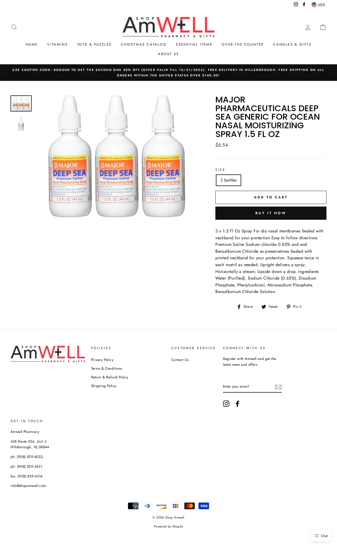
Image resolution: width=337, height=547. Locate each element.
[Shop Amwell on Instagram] (226, 404)
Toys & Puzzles (94, 44)
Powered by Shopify (168, 526)
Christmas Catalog (143, 44)
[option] (168, 73)
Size (220, 169)
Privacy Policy (102, 359)
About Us (168, 53)
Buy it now (270, 213)
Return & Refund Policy (109, 377)
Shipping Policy (104, 385)
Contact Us (180, 359)
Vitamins (57, 44)
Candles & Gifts (292, 44)
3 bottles (228, 180)
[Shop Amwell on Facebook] (237, 404)
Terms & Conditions (106, 368)
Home (32, 44)
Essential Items (194, 44)
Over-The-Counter (243, 44)
